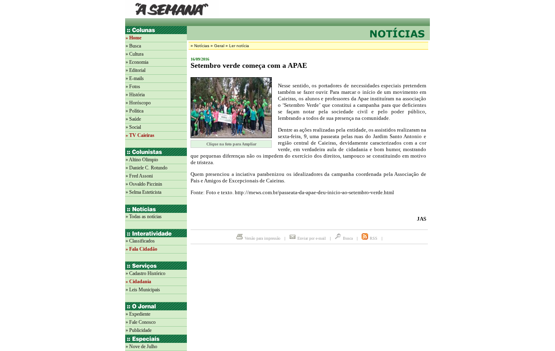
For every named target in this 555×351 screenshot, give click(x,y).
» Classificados (140, 241)
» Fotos (133, 86)
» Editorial (135, 70)
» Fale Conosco (141, 322)
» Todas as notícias (144, 216)
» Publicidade (139, 330)
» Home (133, 38)
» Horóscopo (138, 103)
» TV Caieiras (140, 135)
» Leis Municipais (143, 289)
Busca (348, 238)
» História (135, 95)
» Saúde (133, 119)
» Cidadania (138, 281)
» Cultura (134, 54)
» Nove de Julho (141, 346)
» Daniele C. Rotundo (146, 168)
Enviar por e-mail (311, 238)
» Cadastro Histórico (145, 273)
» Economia (137, 62)
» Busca (133, 46)
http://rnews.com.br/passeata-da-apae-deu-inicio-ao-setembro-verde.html (314, 192)
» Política (134, 111)
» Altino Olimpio (142, 159)
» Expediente (138, 314)
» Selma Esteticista (143, 192)
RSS (373, 238)
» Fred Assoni (139, 176)
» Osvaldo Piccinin (144, 184)
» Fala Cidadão (141, 249)
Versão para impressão (262, 238)
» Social (133, 127)
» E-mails (135, 78)
